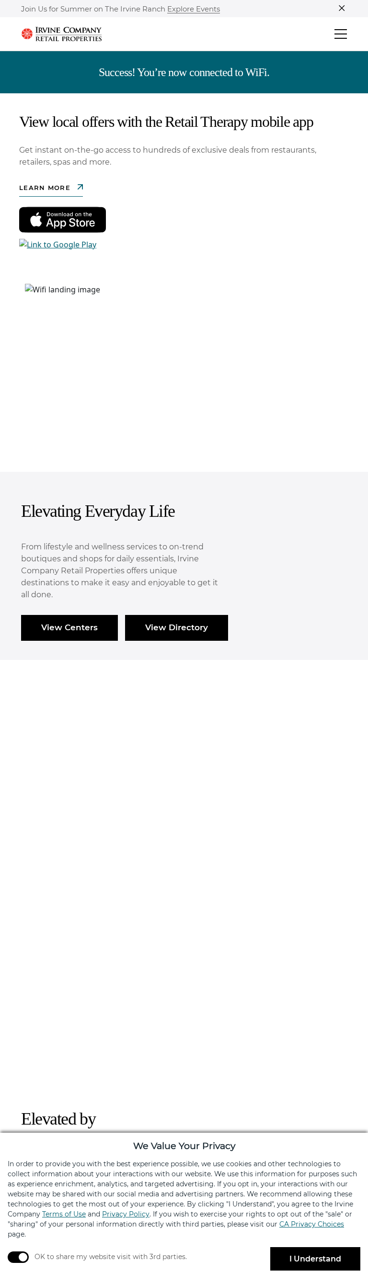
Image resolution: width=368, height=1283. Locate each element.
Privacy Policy (126, 1214)
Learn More (46, 187)
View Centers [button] (69, 627)
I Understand (315, 1258)
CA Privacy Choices (311, 1224)
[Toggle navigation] (340, 34)
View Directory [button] (176, 627)
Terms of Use (64, 1214)
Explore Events (193, 9)
